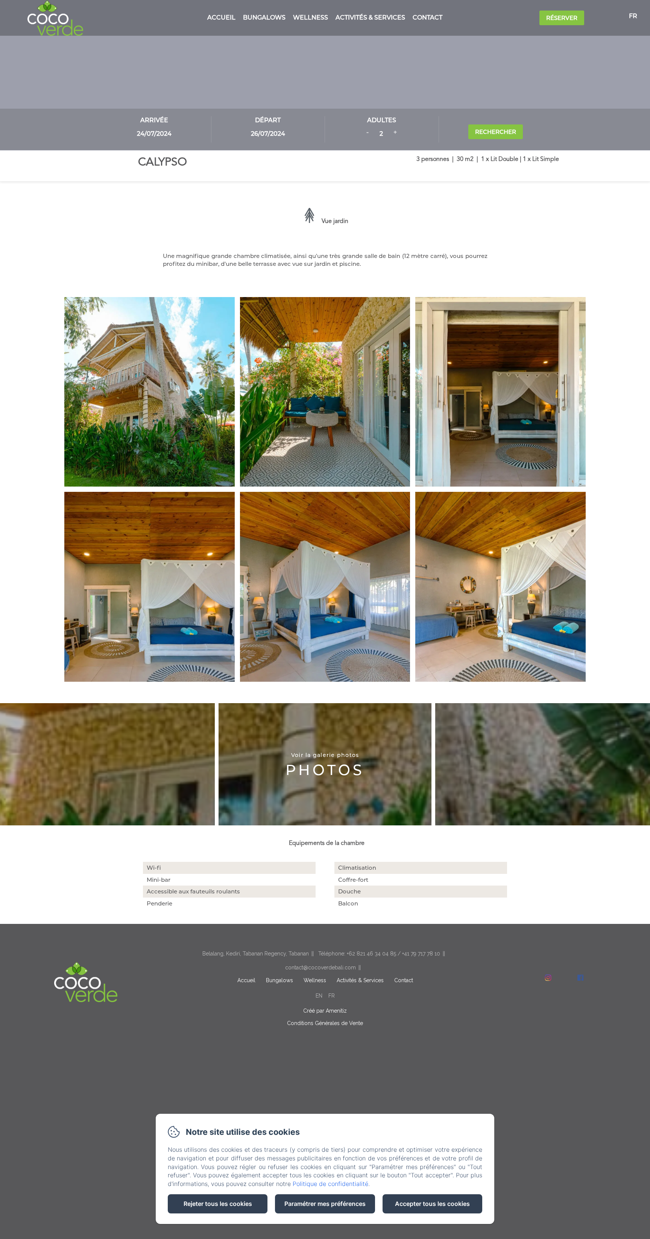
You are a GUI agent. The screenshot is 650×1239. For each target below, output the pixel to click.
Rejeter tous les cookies (218, 1203)
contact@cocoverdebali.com (320, 968)
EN (319, 996)
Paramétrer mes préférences (325, 1203)
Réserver (561, 17)
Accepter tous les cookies (432, 1203)
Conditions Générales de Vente (325, 1023)
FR (331, 996)
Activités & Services (370, 17)
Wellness (310, 17)
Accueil (221, 17)
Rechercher (495, 131)
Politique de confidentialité (330, 1183)
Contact (427, 17)
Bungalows (264, 17)
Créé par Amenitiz (325, 1011)
